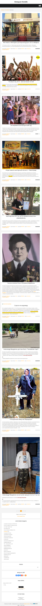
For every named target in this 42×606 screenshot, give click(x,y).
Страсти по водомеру (21, 305)
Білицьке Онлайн (21, 2)
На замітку (6, 528)
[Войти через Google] (24, 575)
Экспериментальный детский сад (21, 125)
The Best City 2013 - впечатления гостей (21, 82)
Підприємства (6, 554)
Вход (24, 516)
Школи (5, 550)
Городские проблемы (8, 540)
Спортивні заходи (7, 534)
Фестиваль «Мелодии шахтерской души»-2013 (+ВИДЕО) (21, 42)
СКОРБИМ (6, 557)
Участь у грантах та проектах (9, 525)
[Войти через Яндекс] (22, 575)
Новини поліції (6, 542)
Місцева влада (6, 536)
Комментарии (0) (5, 49)
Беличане (8, 48)
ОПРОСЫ (5, 559)
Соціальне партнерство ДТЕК (9, 523)
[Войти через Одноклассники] (25, 575)
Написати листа (27, 603)
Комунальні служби (7, 537)
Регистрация (19, 516)
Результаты (19, 588)
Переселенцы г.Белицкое (8, 530)
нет (5, 585)
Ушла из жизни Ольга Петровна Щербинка (21, 283)
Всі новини (7, 9)
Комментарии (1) (5, 134)
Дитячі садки (6, 551)
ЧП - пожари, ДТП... (7, 543)
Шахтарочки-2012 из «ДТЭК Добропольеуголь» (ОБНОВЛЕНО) (21, 217)
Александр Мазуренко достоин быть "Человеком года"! (21, 349)
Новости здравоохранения (9, 553)
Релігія (5, 539)
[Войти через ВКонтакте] (18, 575)
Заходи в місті (6, 533)
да (5, 584)
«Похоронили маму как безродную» (21, 419)
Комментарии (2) (5, 227)
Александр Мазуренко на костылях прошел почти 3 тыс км (21, 495)
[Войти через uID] (16, 575)
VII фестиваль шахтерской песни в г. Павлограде (21, 170)
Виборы (5, 556)
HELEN (22, 48)
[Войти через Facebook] (20, 575)
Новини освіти (6, 546)
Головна (2, 9)
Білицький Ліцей (7, 548)
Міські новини (6, 545)
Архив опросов (22, 588)
